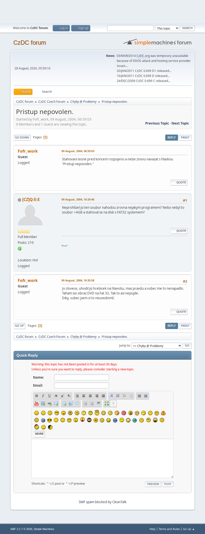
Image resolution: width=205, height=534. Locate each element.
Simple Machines (44, 528)
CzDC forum (29, 42)
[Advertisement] (103, 11)
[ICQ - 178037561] (20, 248)
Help (153, 529)
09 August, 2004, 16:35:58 (78, 280)
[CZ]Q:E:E (31, 199)
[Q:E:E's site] (20, 254)
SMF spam (86, 502)
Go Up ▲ (189, 529)
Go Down (22, 137)
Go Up (19, 326)
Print (185, 137)
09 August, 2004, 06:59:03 (78, 151)
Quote (181, 182)
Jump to (124, 345)
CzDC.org (143, 56)
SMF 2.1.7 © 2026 (21, 528)
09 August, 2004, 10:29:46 (78, 199)
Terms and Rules (169, 529)
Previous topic (157, 123)
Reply (172, 137)
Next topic (180, 123)
